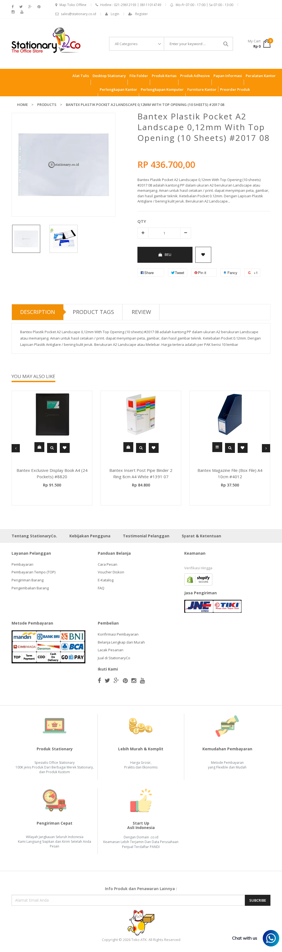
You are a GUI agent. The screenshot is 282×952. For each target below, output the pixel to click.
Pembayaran (22, 564)
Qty (141, 221)
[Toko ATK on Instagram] (13, 12)
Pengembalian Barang (30, 588)
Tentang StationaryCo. (34, 535)
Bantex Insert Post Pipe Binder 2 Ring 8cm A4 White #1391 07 (140, 473)
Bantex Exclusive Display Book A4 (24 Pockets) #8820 (52, 473)
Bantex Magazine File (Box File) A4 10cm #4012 (229, 473)
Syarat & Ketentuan (201, 535)
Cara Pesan (107, 564)
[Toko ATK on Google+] (30, 6)
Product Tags (93, 312)
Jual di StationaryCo (114, 657)
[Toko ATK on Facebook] (12, 6)
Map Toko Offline (72, 4)
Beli (168, 254)
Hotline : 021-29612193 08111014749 (130, 4)
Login (115, 14)
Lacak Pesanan (110, 649)
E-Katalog (105, 580)
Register (141, 14)
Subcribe (257, 900)
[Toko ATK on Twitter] (21, 6)
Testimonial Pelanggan (146, 535)
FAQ (101, 588)
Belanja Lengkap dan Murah (121, 642)
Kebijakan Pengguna (89, 535)
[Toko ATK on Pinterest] (38, 6)
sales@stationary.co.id (78, 14)
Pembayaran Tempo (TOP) (33, 572)
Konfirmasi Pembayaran (118, 634)
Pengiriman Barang (28, 580)
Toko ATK (139, 939)
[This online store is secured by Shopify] (198, 578)
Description (37, 312)
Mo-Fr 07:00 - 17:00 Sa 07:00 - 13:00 (204, 4)
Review (141, 312)
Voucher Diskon (111, 572)
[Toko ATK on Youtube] (21, 12)
